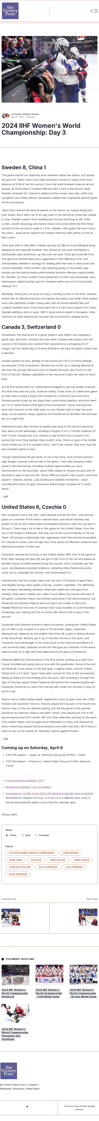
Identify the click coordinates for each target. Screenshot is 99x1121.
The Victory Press (72, 1106)
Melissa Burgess (31, 114)
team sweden (70, 853)
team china (15, 860)
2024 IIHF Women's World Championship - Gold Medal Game (49, 993)
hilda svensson (18, 874)
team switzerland (20, 867)
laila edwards (74, 867)
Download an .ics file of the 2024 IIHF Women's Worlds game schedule (49, 793)
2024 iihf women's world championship (31, 853)
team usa (35, 860)
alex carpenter (48, 867)
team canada (81, 860)
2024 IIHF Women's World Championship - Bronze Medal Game (83, 993)
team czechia (57, 860)
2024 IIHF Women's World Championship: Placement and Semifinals (15, 1034)
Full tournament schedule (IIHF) (25, 780)
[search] (91, 11)
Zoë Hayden (16, 114)
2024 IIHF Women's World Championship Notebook (15, 993)
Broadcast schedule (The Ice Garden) (28, 786)
